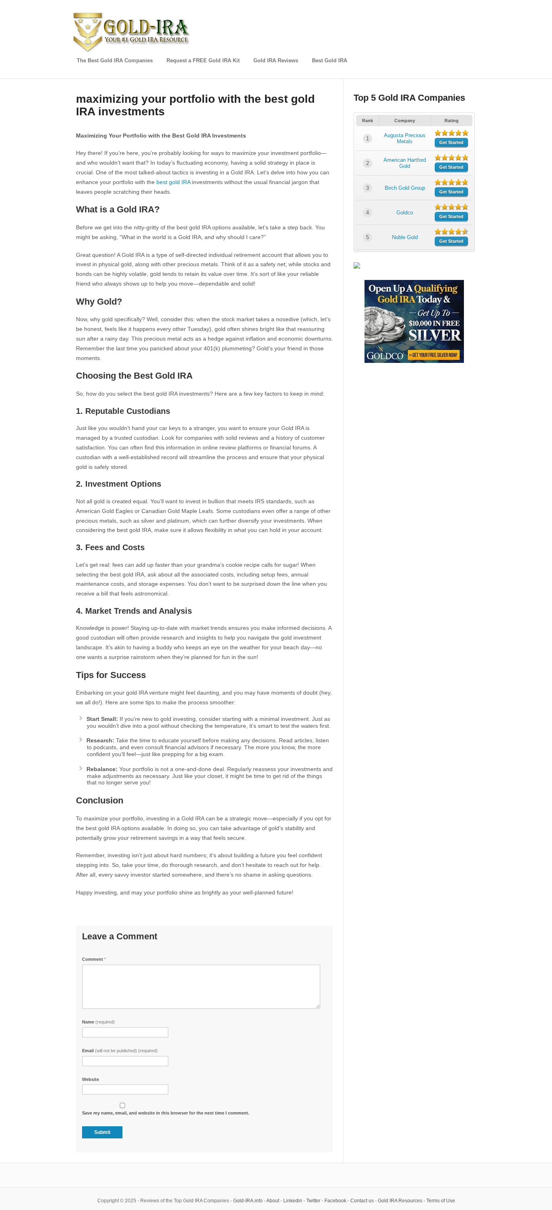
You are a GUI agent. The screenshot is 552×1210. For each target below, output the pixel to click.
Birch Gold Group (405, 188)
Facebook (335, 1201)
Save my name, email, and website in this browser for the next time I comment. (165, 1112)
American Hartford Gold (404, 163)
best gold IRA (173, 182)
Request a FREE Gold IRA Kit (203, 60)
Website (90, 1079)
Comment (94, 959)
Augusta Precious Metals (405, 138)
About (272, 1201)
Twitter (313, 1201)
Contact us (362, 1201)
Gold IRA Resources (400, 1201)
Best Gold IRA (329, 60)
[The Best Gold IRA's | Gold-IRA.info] (132, 51)
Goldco (404, 213)
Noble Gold (405, 237)
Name (98, 1021)
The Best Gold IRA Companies (115, 60)
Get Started (451, 142)
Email (120, 1050)
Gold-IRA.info (248, 1201)
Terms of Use (440, 1201)
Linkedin (292, 1201)
